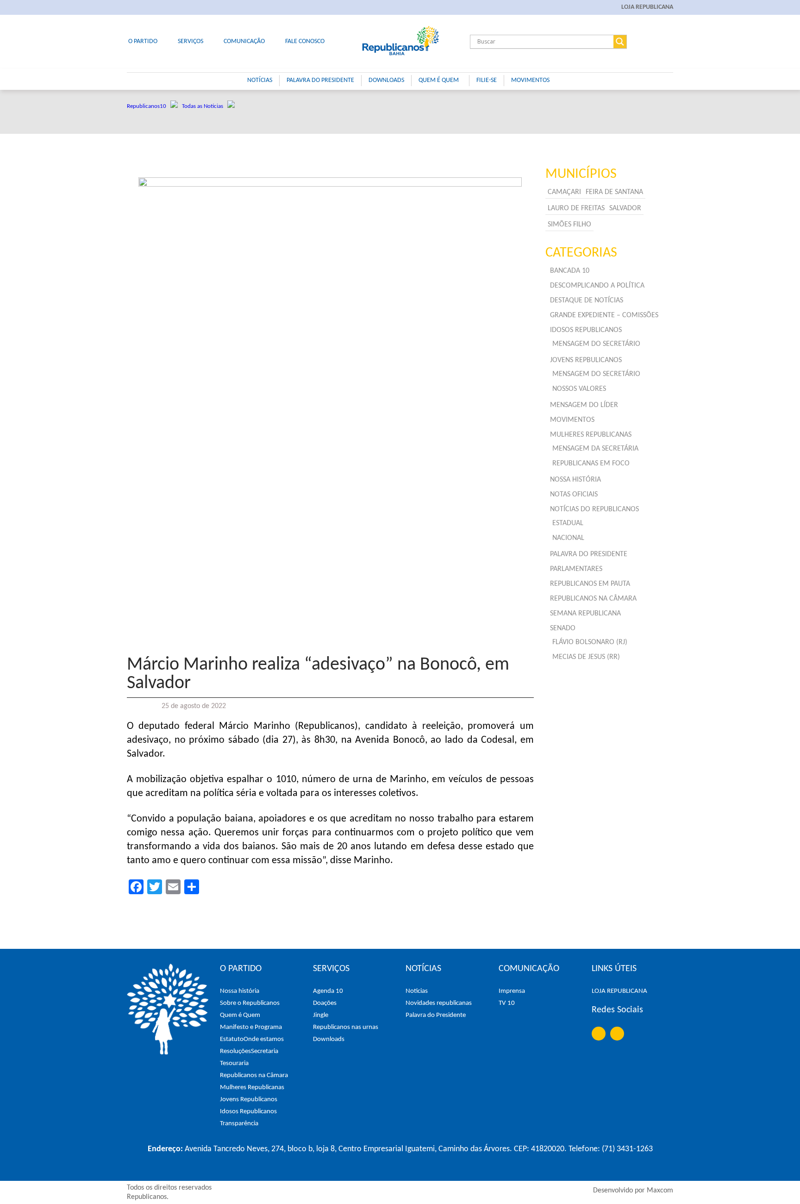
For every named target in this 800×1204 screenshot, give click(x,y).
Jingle (320, 1015)
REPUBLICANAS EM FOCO (591, 463)
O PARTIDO (142, 41)
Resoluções (235, 1051)
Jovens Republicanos (248, 1099)
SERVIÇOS (190, 41)
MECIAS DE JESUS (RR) (586, 657)
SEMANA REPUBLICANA (585, 613)
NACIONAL (568, 538)
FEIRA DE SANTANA (614, 192)
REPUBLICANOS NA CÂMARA (593, 598)
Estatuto (232, 1039)
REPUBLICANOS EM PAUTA (590, 584)
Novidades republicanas (439, 1003)
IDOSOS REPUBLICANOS (586, 330)
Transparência (239, 1123)
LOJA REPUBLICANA (647, 7)
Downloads (328, 1039)
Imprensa (512, 991)
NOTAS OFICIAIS (574, 494)
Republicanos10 (148, 106)
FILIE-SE (486, 80)
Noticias (417, 991)
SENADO (562, 628)
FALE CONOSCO (305, 41)
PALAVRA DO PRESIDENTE (320, 80)
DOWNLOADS (386, 80)
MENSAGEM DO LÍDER (584, 405)
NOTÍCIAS (259, 80)
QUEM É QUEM (439, 80)
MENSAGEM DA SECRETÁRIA (595, 448)
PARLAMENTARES (576, 569)
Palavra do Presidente (436, 1015)
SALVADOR (625, 208)
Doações (325, 1003)
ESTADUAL (567, 523)
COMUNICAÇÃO (244, 41)
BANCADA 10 (569, 271)
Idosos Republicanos (248, 1111)
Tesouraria (234, 1063)
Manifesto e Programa (251, 1027)
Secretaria (264, 1051)
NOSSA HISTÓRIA (575, 479)
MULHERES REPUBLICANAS (590, 435)
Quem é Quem (240, 1015)
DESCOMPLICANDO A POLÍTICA (597, 285)
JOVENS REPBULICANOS (586, 360)
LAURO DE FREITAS (576, 208)
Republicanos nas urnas (345, 1027)
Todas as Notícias (204, 106)
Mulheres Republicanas (252, 1087)
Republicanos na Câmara (254, 1075)
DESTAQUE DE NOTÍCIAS (586, 300)
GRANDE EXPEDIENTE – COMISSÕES (604, 315)
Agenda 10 (328, 991)
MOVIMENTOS (530, 80)
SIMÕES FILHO (569, 224)
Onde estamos (264, 1039)
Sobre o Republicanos (250, 1003)
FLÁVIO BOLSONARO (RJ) (589, 642)
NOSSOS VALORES (579, 389)
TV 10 (507, 1003)
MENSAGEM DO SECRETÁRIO (596, 344)
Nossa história (239, 991)
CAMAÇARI (564, 192)
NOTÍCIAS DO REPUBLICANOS (594, 509)
